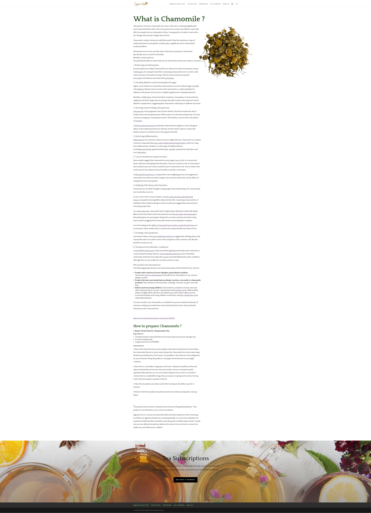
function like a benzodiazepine (185, 214)
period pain (169, 78)
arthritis (172, 149)
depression (141, 152)
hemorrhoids (146, 149)
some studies (163, 236)
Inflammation (138, 140)
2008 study (146, 97)
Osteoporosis (138, 111)
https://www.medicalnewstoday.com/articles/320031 (154, 318)
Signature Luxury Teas (177, 4)
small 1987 (145, 251)
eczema (166, 257)
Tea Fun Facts (192, 4)
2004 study (145, 126)
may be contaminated (153, 275)
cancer (177, 160)
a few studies (171, 254)
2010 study (139, 72)
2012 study (145, 175)
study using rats (143, 211)
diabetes (140, 89)
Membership (203, 4)
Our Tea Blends (215, 4)
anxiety (139, 78)
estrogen (138, 121)
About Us (226, 4)
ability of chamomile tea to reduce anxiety (173, 225)
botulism (178, 290)
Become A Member (185, 480)
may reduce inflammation (170, 143)
